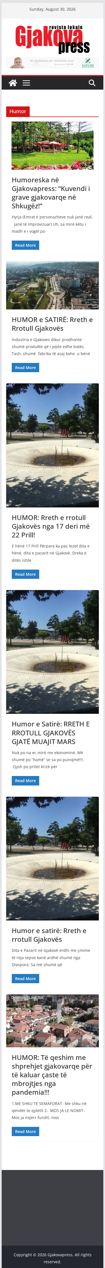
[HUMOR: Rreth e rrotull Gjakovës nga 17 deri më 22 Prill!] (52, 445)
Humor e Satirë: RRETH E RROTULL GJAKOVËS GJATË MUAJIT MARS (51, 732)
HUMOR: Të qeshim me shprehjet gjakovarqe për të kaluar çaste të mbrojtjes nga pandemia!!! (52, 1075)
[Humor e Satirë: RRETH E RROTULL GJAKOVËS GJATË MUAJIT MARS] (52, 652)
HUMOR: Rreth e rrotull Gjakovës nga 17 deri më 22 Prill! (51, 526)
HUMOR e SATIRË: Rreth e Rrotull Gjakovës (52, 324)
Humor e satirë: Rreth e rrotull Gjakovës (49, 935)
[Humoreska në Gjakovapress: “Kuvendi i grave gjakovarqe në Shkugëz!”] (52, 146)
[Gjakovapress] (13, 83)
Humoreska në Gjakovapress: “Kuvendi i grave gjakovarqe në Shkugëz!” (51, 193)
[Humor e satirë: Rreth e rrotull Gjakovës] (52, 858)
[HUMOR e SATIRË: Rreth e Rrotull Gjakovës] (52, 285)
